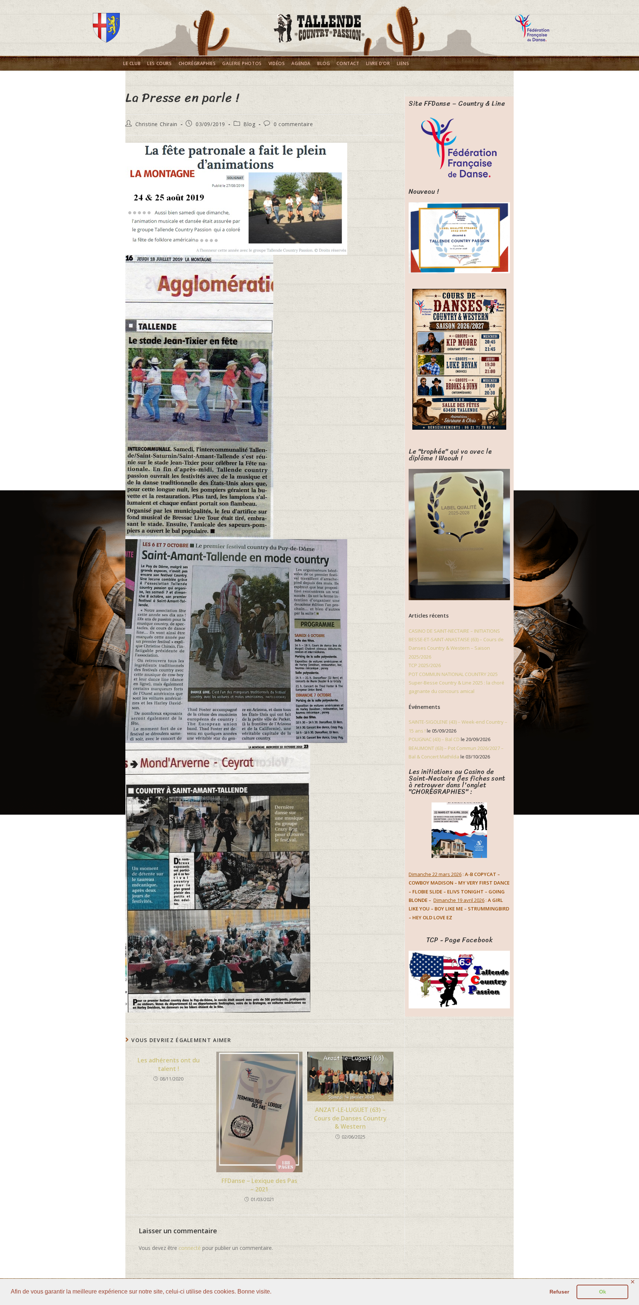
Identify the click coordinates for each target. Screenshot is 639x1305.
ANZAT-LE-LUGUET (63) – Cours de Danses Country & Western (350, 1118)
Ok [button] (602, 1292)
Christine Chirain (156, 124)
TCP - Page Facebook (459, 940)
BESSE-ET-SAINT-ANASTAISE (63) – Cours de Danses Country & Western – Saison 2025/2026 (456, 648)
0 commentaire (293, 124)
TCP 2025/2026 (425, 665)
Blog (249, 124)
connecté (190, 1247)
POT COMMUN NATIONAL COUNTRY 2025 (453, 674)
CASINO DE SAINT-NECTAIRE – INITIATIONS (454, 631)
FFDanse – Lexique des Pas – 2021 (259, 1185)
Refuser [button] (559, 1292)
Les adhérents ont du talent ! (169, 1064)
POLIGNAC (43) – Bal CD (434, 739)
